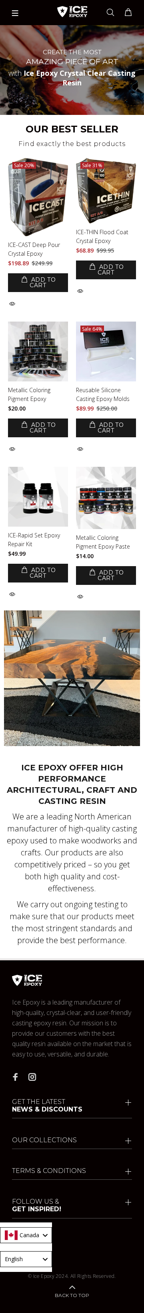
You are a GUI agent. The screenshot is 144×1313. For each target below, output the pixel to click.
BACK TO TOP (72, 1295)
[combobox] (26, 1235)
